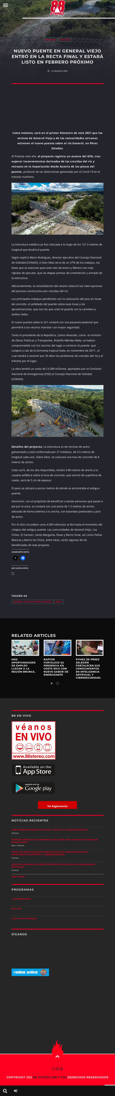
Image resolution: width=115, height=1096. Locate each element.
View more (25, 648)
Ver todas (18, 877)
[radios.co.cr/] (30, 975)
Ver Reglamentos (57, 806)
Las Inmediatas (21, 899)
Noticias (50, 40)
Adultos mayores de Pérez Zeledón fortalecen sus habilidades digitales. (53, 865)
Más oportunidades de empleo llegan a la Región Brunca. (24, 665)
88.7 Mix (16, 909)
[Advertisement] (57, 25)
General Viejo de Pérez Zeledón (32, 601)
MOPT (59, 601)
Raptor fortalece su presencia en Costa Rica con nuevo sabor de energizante (56, 667)
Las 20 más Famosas (24, 918)
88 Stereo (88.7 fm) (49, 1077)
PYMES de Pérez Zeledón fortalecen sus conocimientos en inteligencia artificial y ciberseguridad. (88, 668)
